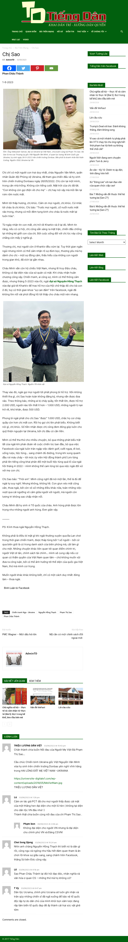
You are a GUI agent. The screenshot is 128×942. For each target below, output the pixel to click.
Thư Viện (81, 31)
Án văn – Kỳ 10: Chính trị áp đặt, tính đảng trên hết (106, 172)
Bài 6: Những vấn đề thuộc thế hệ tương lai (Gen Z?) (107, 208)
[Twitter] (23, 68)
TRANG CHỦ (17, 31)
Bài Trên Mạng (46, 31)
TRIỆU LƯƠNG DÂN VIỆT (28, 745)
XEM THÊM (35, 681)
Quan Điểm (31, 31)
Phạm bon (29, 823)
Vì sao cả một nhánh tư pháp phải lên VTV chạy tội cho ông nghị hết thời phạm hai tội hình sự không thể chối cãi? (107, 143)
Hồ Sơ (60, 31)
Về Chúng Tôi (97, 31)
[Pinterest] (37, 68)
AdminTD (10, 59)
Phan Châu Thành (11, 616)
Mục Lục (16, 39)
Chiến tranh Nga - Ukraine (23, 612)
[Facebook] (9, 68)
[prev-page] (4, 724)
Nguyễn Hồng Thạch (47, 612)
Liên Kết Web (96, 255)
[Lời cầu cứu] (70, 696)
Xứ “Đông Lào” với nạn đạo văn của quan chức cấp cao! (106, 184)
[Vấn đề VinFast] (42, 696)
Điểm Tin (70, 31)
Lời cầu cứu (64, 707)
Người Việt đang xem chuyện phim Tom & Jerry (105, 159)
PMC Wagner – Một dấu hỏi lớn (19, 634)
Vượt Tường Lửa (98, 53)
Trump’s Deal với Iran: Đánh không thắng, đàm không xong (108, 128)
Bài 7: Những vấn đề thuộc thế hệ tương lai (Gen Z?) (107, 196)
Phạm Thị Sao (66, 612)
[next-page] (10, 724)
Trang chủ (7, 47)
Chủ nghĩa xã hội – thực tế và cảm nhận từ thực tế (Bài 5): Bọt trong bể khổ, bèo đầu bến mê (108, 95)
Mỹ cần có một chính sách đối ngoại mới (66, 636)
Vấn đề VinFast (37, 707)
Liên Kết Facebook (99, 280)
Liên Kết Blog (96, 267)
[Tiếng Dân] (64, 14)
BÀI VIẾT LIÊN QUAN (14, 681)
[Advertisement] (43, 600)
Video (26, 39)
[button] (122, 31)
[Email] (51, 68)
